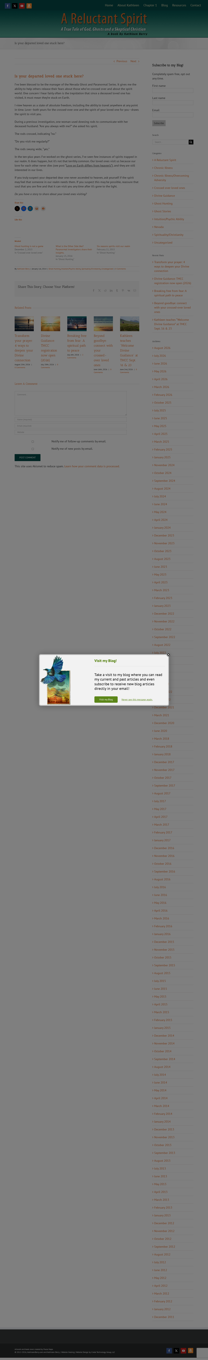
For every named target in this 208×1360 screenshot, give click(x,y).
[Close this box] (168, 654)
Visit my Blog (106, 699)
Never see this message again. (137, 699)
